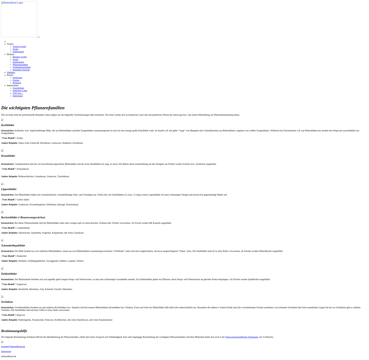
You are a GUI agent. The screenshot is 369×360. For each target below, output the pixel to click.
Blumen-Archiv (20, 57)
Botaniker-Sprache (21, 70)
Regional (17, 83)
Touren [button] (10, 44)
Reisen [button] (10, 75)
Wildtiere (11, 72)
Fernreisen (17, 77)
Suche (15, 49)
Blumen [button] (10, 54)
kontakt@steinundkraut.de (13, 346)
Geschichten (18, 88)
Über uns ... (18, 93)
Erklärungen (18, 51)
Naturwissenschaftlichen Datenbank (241, 337)
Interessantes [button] (12, 85)
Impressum (18, 96)
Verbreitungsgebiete (22, 67)
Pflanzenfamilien (20, 64)
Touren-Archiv (19, 46)
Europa (16, 80)
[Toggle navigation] (39, 37)
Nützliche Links (20, 90)
